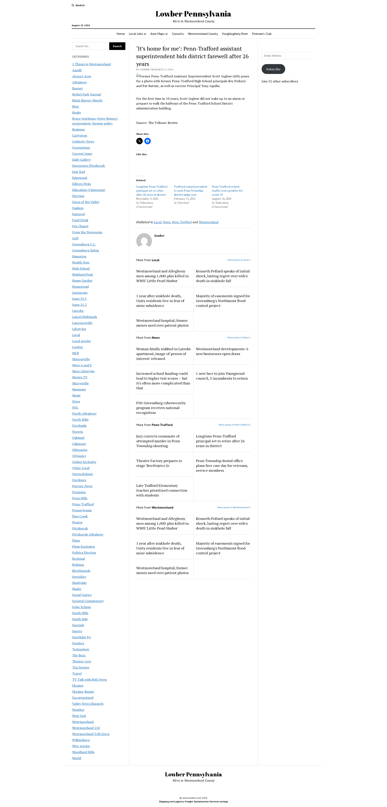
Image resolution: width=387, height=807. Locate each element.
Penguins (79, 492)
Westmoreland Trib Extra (90, 734)
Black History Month (87, 100)
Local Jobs (136, 34)
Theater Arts (81, 661)
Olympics (79, 456)
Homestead (80, 286)
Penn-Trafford (83, 504)
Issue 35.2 (79, 304)
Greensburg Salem (85, 250)
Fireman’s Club (262, 34)
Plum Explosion (83, 546)
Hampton (79, 256)
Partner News (82, 486)
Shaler (76, 589)
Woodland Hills (83, 752)
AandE (77, 70)
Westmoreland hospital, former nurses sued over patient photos (162, 323)
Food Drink (80, 220)
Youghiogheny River (235, 34)
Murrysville (80, 383)
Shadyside (79, 583)
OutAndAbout (82, 474)
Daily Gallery (81, 159)
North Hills (80, 419)
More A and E (82, 365)
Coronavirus (81, 147)
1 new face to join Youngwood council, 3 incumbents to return (222, 376)
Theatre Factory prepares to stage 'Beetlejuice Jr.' (159, 463)
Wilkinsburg (81, 740)
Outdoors (79, 480)
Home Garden (82, 280)
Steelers (78, 643)
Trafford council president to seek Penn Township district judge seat (190, 190)
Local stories (81, 341)
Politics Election (84, 552)
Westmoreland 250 (86, 728)
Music (76, 395)
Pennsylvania (82, 510)
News (76, 401)
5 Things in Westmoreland (91, 64)
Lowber (77, 347)
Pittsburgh (80, 528)
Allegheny (79, 82)
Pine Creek (80, 516)
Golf (75, 238)
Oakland (78, 437)
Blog (75, 106)
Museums (79, 389)
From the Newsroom (87, 232)
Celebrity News (83, 141)
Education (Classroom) (88, 190)
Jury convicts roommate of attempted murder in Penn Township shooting (158, 441)
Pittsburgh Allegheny (87, 534)
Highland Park (82, 274)
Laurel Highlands (84, 317)
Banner (77, 88)
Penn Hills (79, 498)
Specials (78, 625)
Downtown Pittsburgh (88, 165)
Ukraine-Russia (83, 691)
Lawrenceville (82, 323)
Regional (78, 558)
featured (78, 214)
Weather (78, 709)
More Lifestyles (83, 371)
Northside (79, 425)
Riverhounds (81, 570)
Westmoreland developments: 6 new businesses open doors (222, 351)
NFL (75, 407)
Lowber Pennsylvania (193, 13)
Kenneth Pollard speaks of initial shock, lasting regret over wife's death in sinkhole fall (223, 276)
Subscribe (273, 69)
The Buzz (79, 655)
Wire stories (81, 746)
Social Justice (82, 595)
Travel (77, 673)
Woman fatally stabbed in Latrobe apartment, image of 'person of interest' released (163, 353)
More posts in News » (239, 337)
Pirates (77, 522)
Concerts (178, 34)
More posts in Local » (239, 259)
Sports (77, 631)
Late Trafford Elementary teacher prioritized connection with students (161, 490)
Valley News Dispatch (87, 703)
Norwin (77, 431)
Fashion (77, 208)
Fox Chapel (80, 226)
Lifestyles (79, 329)
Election (78, 196)
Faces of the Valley (85, 202)
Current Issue (82, 153)
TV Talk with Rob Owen (89, 679)
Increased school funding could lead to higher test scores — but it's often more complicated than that (163, 380)
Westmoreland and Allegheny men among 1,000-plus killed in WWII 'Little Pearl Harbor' (162, 276)
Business (78, 129)
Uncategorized (82, 697)
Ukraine (77, 685)
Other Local (80, 468)
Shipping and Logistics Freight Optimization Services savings (193, 801)
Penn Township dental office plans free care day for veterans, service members (222, 465)
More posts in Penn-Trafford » (235, 424)
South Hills (80, 613)
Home (121, 34)
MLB (75, 353)
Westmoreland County (203, 34)
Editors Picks (81, 184)
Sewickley (79, 576)
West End (79, 716)
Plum (76, 540)
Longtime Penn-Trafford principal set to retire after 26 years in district (151, 190)
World (76, 758)
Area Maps (157, 34)
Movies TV (79, 377)
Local (76, 335)
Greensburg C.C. (84, 244)
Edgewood (79, 178)
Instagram (79, 292)
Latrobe (78, 310)
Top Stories (80, 667)
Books (76, 112)
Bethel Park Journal (86, 94)
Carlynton (79, 135)
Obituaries (79, 450)
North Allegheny (84, 413)
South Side (80, 619)
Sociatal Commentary (88, 601)
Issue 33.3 (79, 298)
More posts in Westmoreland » (234, 507)
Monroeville (81, 359)
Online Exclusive (84, 462)
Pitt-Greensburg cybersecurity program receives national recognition (161, 407)
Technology (80, 649)
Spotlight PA (81, 637)
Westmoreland (83, 722)
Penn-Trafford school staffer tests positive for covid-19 (227, 190)
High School (81, 268)
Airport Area (81, 76)
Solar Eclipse (81, 607)
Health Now (80, 262)
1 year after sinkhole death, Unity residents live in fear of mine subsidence (160, 300)
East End (78, 171)
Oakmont (79, 443)
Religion (78, 564)
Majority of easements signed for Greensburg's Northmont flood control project (223, 300)
